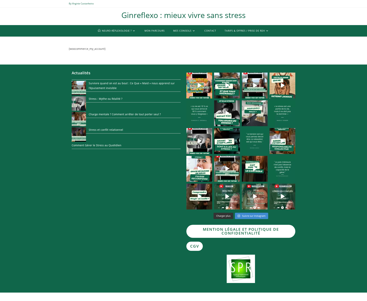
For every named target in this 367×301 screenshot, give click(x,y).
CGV (194, 246)
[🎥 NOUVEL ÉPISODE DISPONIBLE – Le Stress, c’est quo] (199, 141)
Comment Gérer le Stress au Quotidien (96, 145)
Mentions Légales (288, 296)
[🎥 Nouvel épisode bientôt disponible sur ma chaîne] (282, 196)
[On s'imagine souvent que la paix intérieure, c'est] (282, 169)
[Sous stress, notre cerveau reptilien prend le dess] (255, 169)
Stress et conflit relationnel (106, 130)
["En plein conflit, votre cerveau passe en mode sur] (227, 196)
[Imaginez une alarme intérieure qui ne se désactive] (282, 85)
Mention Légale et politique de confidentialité (241, 231)
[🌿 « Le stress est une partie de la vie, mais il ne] (282, 113)
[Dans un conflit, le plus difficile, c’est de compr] (199, 196)
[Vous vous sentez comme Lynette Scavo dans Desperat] (282, 141)
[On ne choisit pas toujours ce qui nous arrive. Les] (199, 113)
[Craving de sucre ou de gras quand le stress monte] (199, 169)
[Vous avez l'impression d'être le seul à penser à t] (227, 169)
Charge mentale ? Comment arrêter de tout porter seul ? (125, 114)
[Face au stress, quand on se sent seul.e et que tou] (227, 85)
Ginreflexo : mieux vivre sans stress (183, 15)
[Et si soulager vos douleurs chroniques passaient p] (255, 113)
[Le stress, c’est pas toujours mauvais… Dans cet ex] (227, 113)
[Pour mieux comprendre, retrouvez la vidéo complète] (199, 85)
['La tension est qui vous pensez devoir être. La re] (255, 141)
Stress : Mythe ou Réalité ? (105, 99)
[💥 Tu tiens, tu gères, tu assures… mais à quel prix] (255, 85)
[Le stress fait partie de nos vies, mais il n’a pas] (255, 196)
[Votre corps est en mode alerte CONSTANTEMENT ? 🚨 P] (227, 141)
